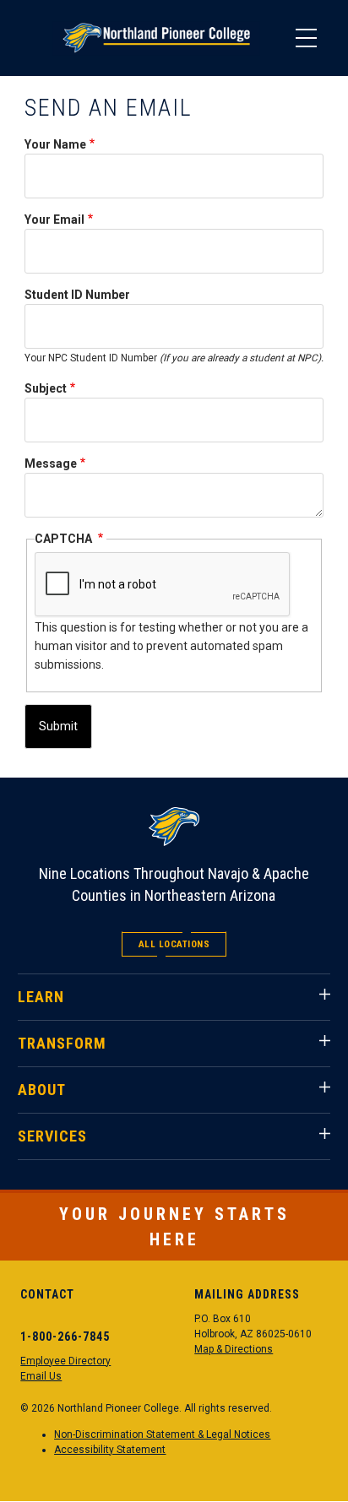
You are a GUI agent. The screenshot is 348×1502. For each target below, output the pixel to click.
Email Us (41, 1376)
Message (50, 463)
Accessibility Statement (110, 1450)
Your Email (54, 219)
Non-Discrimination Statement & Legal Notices (162, 1434)
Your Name (55, 144)
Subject (45, 388)
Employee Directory (65, 1361)
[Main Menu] (306, 38)
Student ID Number (77, 294)
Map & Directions (233, 1349)
